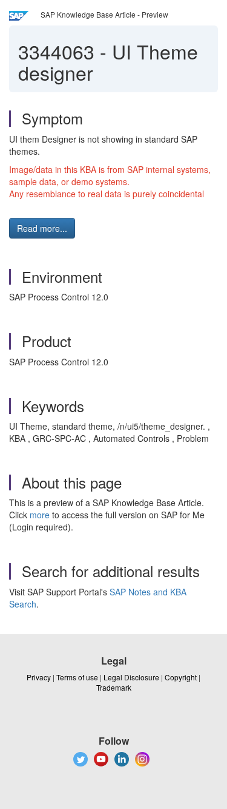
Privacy (39, 677)
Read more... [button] (42, 228)
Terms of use (77, 677)
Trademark (113, 687)
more (40, 515)
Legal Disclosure (131, 677)
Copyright (181, 677)
